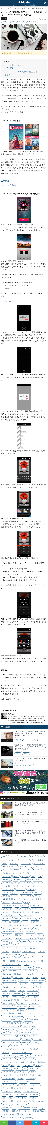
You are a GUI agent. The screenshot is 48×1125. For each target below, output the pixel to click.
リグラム (32, 860)
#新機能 (29, 1117)
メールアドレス (25, 1029)
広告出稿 (24, 987)
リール (16, 1101)
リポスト (24, 857)
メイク (13, 886)
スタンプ (38, 892)
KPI (31, 1088)
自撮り (34, 740)
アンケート (27, 993)
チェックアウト (33, 1094)
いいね (28, 974)
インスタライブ (25, 866)
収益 (23, 1075)
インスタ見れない (9, 1013)
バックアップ (16, 902)
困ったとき (6, 1088)
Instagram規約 (27, 967)
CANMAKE (34, 1019)
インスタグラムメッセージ (12, 1107)
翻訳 (25, 899)
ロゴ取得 (35, 1042)
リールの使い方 (17, 879)
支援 (13, 1111)
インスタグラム (8, 1094)
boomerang (6, 1000)
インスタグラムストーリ (11, 1026)
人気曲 (42, 1111)
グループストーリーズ (33, 1016)
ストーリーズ (7, 918)
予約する (20, 974)
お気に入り (37, 1107)
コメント (33, 971)
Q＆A (4, 863)
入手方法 (10, 68)
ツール (18, 753)
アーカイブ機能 (26, 896)
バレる (37, 879)
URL (32, 1006)
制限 (31, 1068)
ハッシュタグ (25, 883)
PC (19, 1065)
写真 (42, 961)
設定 (36, 993)
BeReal (5, 1046)
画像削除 (27, 1107)
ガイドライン (29, 873)
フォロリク (6, 883)
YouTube (28, 892)
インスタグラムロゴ (9, 1010)
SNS (39, 1075)
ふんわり (28, 1023)
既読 (33, 876)
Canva (37, 912)
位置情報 (6, 997)
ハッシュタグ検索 (21, 1006)
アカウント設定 (33, 997)
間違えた (20, 1117)
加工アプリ (39, 925)
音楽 (39, 876)
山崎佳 (12, 990)
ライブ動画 (20, 1094)
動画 (4, 857)
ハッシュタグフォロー (10, 1049)
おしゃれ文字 (25, 980)
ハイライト (16, 928)
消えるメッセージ (9, 873)
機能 (16, 918)
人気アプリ (12, 866)
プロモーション (27, 915)
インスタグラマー (28, 918)
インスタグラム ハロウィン (22, 1052)
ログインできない (26, 1033)
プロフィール (7, 1059)
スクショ (6, 951)
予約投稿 (17, 870)
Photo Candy (33, 21)
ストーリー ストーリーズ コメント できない (19, 948)
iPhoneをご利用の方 (9, 185)
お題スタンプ (7, 909)
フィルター (22, 21)
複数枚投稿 (6, 899)
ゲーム (24, 1046)
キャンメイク (37, 1055)
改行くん (18, 765)
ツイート (6, 902)
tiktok (5, 990)
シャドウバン (39, 974)
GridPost (6, 1052)
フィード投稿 (34, 899)
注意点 (5, 1042)
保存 (34, 1111)
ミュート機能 (7, 925)
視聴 (39, 860)
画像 (4, 1098)
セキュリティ (7, 935)
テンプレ (23, 905)
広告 (25, 971)
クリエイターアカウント (11, 967)
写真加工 (5, 21)
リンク (36, 1029)
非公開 (5, 896)
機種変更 (12, 961)
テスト (40, 935)
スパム (5, 886)
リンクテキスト (22, 1072)
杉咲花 (32, 857)
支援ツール (16, 1068)
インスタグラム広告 (26, 931)
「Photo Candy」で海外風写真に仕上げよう (21, 72)
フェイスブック (24, 1111)
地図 (16, 1036)
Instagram (15, 951)
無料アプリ (14, 863)
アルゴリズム (32, 990)
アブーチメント (8, 1016)
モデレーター (7, 938)
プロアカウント (14, 971)
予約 (25, 1068)
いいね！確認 (18, 977)
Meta (43, 977)
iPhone (33, 1026)
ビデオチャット (38, 886)
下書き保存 (27, 928)
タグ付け (6, 1104)
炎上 (27, 1055)
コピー (23, 1049)
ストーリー (13, 857)
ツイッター (30, 935)
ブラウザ (17, 899)
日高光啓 (22, 990)
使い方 (17, 958)
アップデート (7, 1006)
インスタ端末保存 (9, 1078)
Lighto (17, 1091)
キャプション (28, 765)
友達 (10, 1098)
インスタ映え (27, 1065)
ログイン (18, 925)
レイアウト (34, 1098)
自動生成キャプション (10, 980)
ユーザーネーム (37, 909)
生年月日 (12, 1003)
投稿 (39, 918)
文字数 (16, 876)
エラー (23, 1062)
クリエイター (7, 1036)
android (32, 1062)
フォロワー (20, 889)
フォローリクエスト (9, 1085)
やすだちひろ (7, 958)
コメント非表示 (21, 1098)
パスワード (33, 905)
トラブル (35, 1036)
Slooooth (41, 1101)
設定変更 (6, 941)
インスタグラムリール (19, 1104)
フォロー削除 (7, 892)
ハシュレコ (30, 1059)
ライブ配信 (6, 993)
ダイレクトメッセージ (10, 1062)
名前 (19, 873)
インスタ (15, 941)
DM (4, 866)
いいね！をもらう (29, 951)
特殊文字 (6, 945)
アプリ (4, 18)
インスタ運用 (33, 1049)
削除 (32, 1072)
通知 (16, 909)
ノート (5, 915)
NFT (39, 1006)
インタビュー (34, 1085)
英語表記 (6, 1068)
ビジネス (26, 1000)
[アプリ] (7, 735)
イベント (40, 1068)
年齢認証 (6, 1111)
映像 (23, 1101)
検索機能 (31, 889)
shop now (6, 1029)
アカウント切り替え (9, 1114)
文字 (12, 1065)
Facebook (41, 1062)
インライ (25, 909)
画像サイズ (35, 922)
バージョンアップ (9, 1081)
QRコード (28, 925)
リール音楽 (30, 1078)
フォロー (6, 928)
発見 (4, 1003)
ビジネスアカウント (30, 1091)
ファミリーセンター (9, 905)
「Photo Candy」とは (12, 65)
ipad (4, 860)
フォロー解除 (7, 1075)
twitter (25, 922)
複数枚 (29, 1114)
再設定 (35, 977)
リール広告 (26, 1039)
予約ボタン (34, 1003)
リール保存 (15, 1046)
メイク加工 (6, 1023)
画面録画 (17, 993)
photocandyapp (7, 301)
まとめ (6, 75)
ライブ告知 (37, 1039)
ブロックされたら (24, 1081)
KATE (38, 1065)
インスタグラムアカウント (12, 964)
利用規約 (32, 1075)
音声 (35, 866)
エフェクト (37, 870)
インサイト (21, 860)
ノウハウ (18, 892)
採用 (4, 971)
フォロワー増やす (9, 1055)
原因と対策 (6, 977)
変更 (26, 902)
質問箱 (28, 879)
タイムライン (25, 863)
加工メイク (6, 1101)
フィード (27, 870)
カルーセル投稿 (36, 984)
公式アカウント (8, 974)
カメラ (24, 1088)
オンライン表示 (39, 863)
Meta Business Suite (10, 984)
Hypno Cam (19, 1059)
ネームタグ (14, 915)
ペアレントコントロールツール (25, 938)
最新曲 (20, 1078)
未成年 (38, 967)
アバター (29, 1013)
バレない (28, 912)
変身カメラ (17, 1023)
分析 (4, 961)
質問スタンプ (16, 912)
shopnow (24, 1019)
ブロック (38, 896)
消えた (22, 1010)
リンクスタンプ (8, 1072)
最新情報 (17, 1000)
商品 (4, 1033)
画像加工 (26, 753)
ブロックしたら (8, 1117)
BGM (21, 1114)
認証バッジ (19, 935)
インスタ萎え (34, 987)
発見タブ (25, 1036)
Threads (24, 941)
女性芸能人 (15, 922)
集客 (36, 928)
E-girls (40, 857)
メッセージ (22, 1003)
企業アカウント (36, 941)
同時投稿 (25, 876)
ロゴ (27, 977)
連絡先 (26, 964)
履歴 (41, 938)
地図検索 (36, 1000)
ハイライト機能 (8, 889)
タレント (41, 951)
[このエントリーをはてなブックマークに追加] (36, 1123)
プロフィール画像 (18, 997)
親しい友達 (24, 984)
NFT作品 (25, 1042)
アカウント (14, 1042)
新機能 (20, 1055)
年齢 (16, 1075)
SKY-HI (5, 922)
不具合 (25, 1026)
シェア (11, 860)
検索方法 (6, 879)
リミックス (6, 876)
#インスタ (23, 1085)
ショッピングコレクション (28, 961)
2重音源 (15, 945)
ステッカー (6, 870)
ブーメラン (13, 1033)
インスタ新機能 (39, 980)
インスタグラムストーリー (12, 954)
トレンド (14, 896)
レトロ (16, 1088)
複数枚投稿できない (9, 931)
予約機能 (32, 1101)
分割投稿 (20, 1016)
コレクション (7, 1091)
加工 (14, 1029)
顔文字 (20, 1013)
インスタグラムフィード (11, 1039)
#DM (15, 883)
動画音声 (6, 912)
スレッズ (31, 1010)
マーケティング (24, 886)
